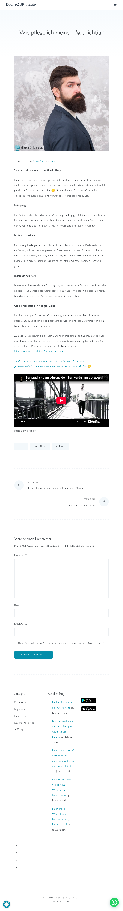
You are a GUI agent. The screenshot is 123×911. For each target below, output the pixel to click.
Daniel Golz (38, 161)
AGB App (19, 730)
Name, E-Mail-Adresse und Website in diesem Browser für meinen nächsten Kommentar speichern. (63, 643)
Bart (21, 447)
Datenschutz (21, 703)
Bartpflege (40, 447)
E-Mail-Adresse (22, 625)
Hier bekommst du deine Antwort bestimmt (39, 352)
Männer (51, 161)
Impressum (20, 710)
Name (17, 606)
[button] (6, 904)
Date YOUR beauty (21, 5)
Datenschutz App (24, 723)
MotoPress (65, 902)
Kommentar (20, 555)
